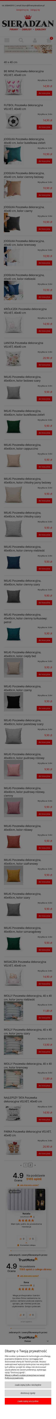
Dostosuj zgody (28, 1393)
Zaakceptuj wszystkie (28, 1401)
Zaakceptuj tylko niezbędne (28, 1385)
